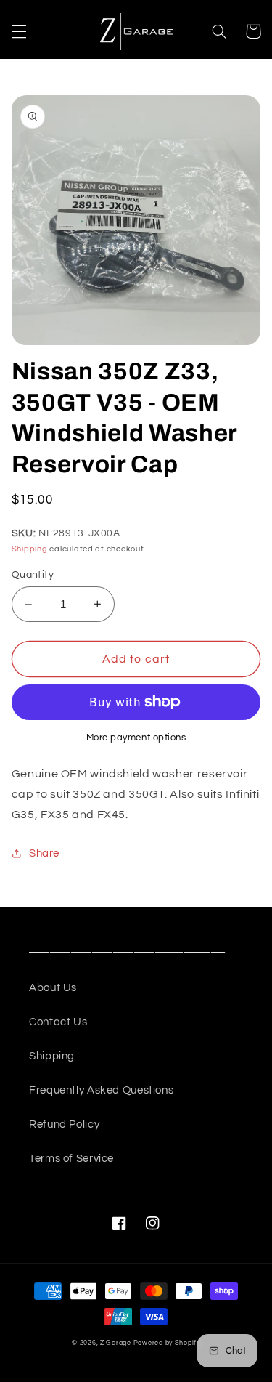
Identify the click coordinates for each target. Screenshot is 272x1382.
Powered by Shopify (166, 1343)
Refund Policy (64, 1124)
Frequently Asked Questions (101, 1090)
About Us (53, 987)
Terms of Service (71, 1158)
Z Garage (115, 1343)
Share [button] (44, 853)
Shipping (30, 549)
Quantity (33, 575)
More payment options (136, 738)
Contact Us (58, 1022)
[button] (19, 31)
